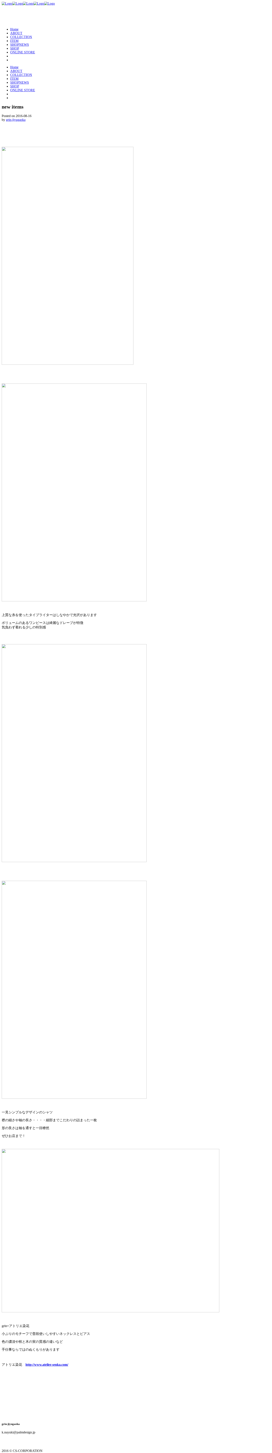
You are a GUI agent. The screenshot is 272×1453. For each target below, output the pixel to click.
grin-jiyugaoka (16, 120)
